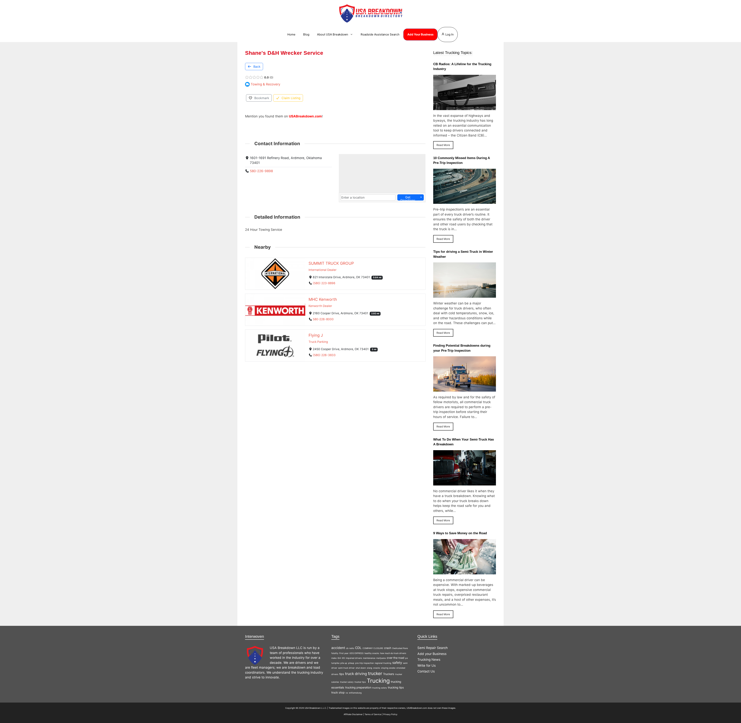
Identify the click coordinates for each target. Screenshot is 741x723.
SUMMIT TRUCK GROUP (331, 263)
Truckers (388, 674)
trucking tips (396, 687)
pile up (343, 663)
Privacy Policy (390, 714)
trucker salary (347, 682)
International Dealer (323, 270)
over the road (395, 657)
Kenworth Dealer (320, 306)
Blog (306, 34)
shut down (361, 668)
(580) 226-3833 (324, 355)
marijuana (381, 658)
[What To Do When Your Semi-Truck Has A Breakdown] (464, 483)
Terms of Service (373, 714)
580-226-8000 (323, 319)
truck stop (338, 692)
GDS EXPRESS (356, 653)
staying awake (388, 668)
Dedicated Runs (400, 648)
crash (387, 648)
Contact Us (426, 671)
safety (397, 663)
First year (344, 653)
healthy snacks (372, 653)
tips (341, 674)
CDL (358, 648)
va (347, 693)
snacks (376, 668)
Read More (443, 145)
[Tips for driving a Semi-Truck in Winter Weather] (464, 295)
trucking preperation (358, 687)
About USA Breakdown (332, 34)
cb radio (350, 648)
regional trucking (383, 663)
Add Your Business (420, 34)
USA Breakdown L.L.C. (316, 708)
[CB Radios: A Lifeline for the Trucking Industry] (464, 107)
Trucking (378, 680)
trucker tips (360, 682)
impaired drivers (354, 658)
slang (369, 668)
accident (338, 648)
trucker (375, 673)
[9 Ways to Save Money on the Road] (464, 572)
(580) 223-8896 (324, 283)
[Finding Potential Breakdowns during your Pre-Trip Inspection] (464, 389)
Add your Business (432, 654)
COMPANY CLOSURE (373, 648)
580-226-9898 (261, 171)
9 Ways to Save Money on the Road (460, 533)
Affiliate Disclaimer (353, 714)
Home (291, 34)
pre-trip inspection (364, 663)
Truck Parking (318, 342)
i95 (343, 658)
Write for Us (426, 665)
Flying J (316, 335)
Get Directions (407, 198)
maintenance (369, 658)
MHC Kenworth (323, 299)
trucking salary (379, 688)
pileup (351, 663)
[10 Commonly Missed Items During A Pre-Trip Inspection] (464, 201)
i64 (339, 658)
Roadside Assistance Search (380, 34)
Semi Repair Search (432, 648)
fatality (334, 653)
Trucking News (428, 659)
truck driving (356, 673)
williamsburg (355, 693)
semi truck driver (346, 668)
